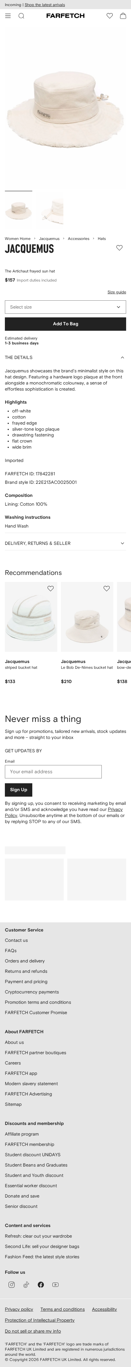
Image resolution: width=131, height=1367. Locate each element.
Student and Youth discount (34, 1175)
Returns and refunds (26, 971)
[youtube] (55, 1284)
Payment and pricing (26, 981)
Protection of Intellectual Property (40, 1320)
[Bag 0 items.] (123, 15)
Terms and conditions (63, 1309)
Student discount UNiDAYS (33, 1154)
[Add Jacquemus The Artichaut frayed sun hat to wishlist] (119, 248)
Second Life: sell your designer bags (42, 1246)
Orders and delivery (25, 961)
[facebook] (41, 1284)
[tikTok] (26, 1284)
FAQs (10, 950)
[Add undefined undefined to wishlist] (50, 588)
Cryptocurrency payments (32, 991)
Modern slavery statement (31, 1083)
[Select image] (18, 210)
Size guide (117, 292)
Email (10, 761)
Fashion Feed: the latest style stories (42, 1256)
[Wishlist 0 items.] (109, 15)
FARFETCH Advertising (28, 1094)
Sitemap (13, 1104)
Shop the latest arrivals (45, 5)
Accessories (78, 239)
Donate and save (22, 1196)
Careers (13, 1063)
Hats (102, 239)
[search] (21, 15)
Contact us (16, 940)
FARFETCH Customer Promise (36, 1012)
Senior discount (21, 1206)
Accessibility (104, 1309)
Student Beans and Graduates (36, 1165)
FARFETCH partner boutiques (35, 1052)
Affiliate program (22, 1134)
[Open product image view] (65, 108)
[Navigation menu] (8, 15)
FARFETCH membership (29, 1144)
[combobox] (65, 307)
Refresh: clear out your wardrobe (38, 1236)
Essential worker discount (31, 1185)
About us (14, 1042)
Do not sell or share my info (33, 1331)
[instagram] (11, 1284)
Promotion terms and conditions (38, 1002)
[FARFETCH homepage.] (65, 15)
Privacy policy (19, 1309)
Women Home (17, 239)
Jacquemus (49, 239)
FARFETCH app (21, 1073)
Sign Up (18, 790)
